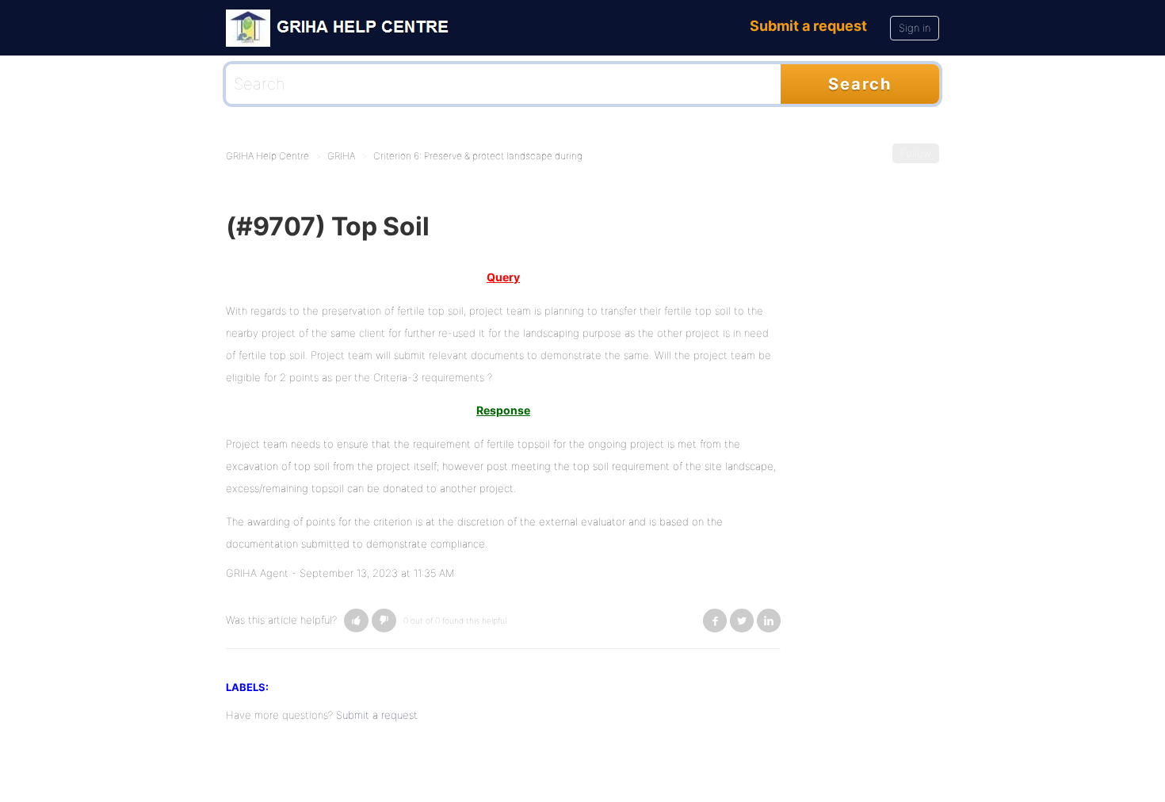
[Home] (343, 27)
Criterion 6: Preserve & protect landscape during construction (506, 156)
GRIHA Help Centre (267, 156)
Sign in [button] (914, 27)
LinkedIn (769, 620)
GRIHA (341, 156)
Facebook (715, 620)
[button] (356, 620)
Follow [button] (915, 153)
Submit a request (808, 25)
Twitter (742, 620)
